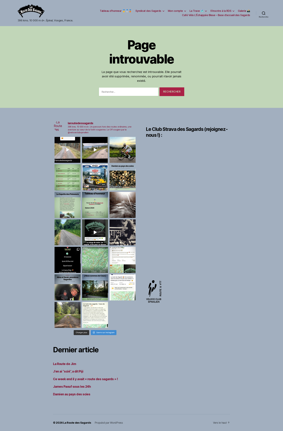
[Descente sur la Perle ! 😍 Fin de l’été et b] (68, 150)
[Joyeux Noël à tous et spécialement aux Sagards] (95, 232)
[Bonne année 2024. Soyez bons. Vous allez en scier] (68, 232)
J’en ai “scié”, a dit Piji (68, 371)
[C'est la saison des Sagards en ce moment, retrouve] (68, 287)
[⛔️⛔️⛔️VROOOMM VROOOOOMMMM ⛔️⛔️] (95, 177)
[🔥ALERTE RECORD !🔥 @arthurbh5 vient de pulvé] (95, 260)
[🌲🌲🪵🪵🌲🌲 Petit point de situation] (68, 177)
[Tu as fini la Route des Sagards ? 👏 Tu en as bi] (68, 205)
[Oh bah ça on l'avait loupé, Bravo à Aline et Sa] (123, 287)
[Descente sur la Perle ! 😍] (95, 150)
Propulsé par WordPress (109, 422)
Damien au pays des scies (71, 394)
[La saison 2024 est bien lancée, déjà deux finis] (95, 205)
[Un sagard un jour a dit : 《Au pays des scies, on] (123, 177)
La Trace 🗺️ (197, 10)
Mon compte (175, 10)
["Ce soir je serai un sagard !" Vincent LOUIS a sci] (123, 232)
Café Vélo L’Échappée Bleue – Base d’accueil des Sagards (216, 15)
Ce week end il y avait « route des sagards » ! (85, 379)
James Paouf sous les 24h (72, 386)
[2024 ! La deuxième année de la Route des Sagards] (123, 205)
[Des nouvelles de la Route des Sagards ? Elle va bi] (68, 315)
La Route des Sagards (77, 422)
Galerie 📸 (244, 10)
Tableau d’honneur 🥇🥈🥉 (116, 10)
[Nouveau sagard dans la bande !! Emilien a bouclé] (95, 315)
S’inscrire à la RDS (220, 10)
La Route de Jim (64, 364)
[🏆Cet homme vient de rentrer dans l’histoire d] (123, 150)
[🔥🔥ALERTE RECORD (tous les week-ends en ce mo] (68, 260)
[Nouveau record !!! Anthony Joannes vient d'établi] (123, 260)
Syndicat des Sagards (148, 10)
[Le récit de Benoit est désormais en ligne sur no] (95, 287)
